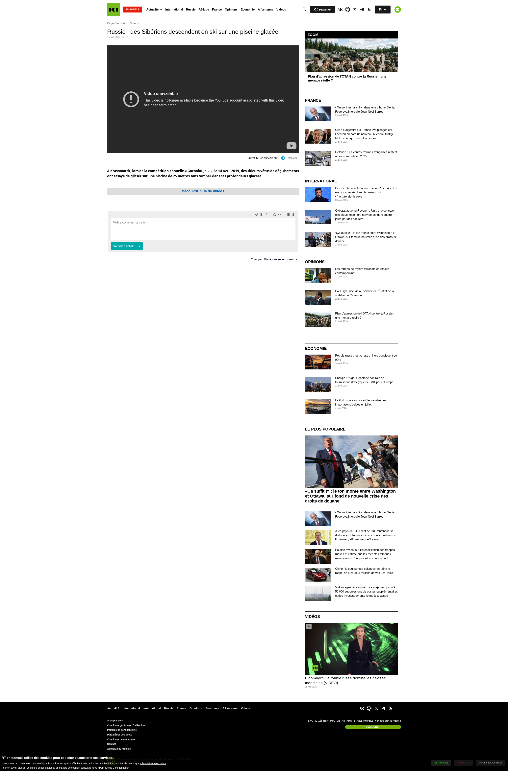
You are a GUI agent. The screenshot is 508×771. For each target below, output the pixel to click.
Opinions (231, 9)
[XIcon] (355, 9)
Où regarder (322, 9)
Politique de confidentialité (122, 730)
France (217, 9)
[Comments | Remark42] (203, 237)
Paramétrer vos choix (119, 734)
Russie (190, 9)
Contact (111, 744)
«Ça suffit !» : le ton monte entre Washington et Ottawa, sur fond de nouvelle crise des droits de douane (366, 237)
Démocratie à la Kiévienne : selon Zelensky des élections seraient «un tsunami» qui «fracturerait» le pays (366, 192)
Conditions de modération (121, 739)
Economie (248, 9)
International (174, 9)
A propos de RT (116, 720)
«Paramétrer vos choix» (153, 763)
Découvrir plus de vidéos (203, 191)
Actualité (152, 9)
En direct (132, 9)
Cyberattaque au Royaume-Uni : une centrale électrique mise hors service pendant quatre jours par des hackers (364, 215)
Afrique (204, 9)
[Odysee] (347, 9)
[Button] (397, 9)
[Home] (113, 9)
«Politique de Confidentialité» (114, 767)
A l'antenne (265, 9)
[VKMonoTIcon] (340, 9)
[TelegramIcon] (362, 9)
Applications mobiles (119, 748)
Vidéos (281, 9)
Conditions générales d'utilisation (126, 725)
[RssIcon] (369, 9)
